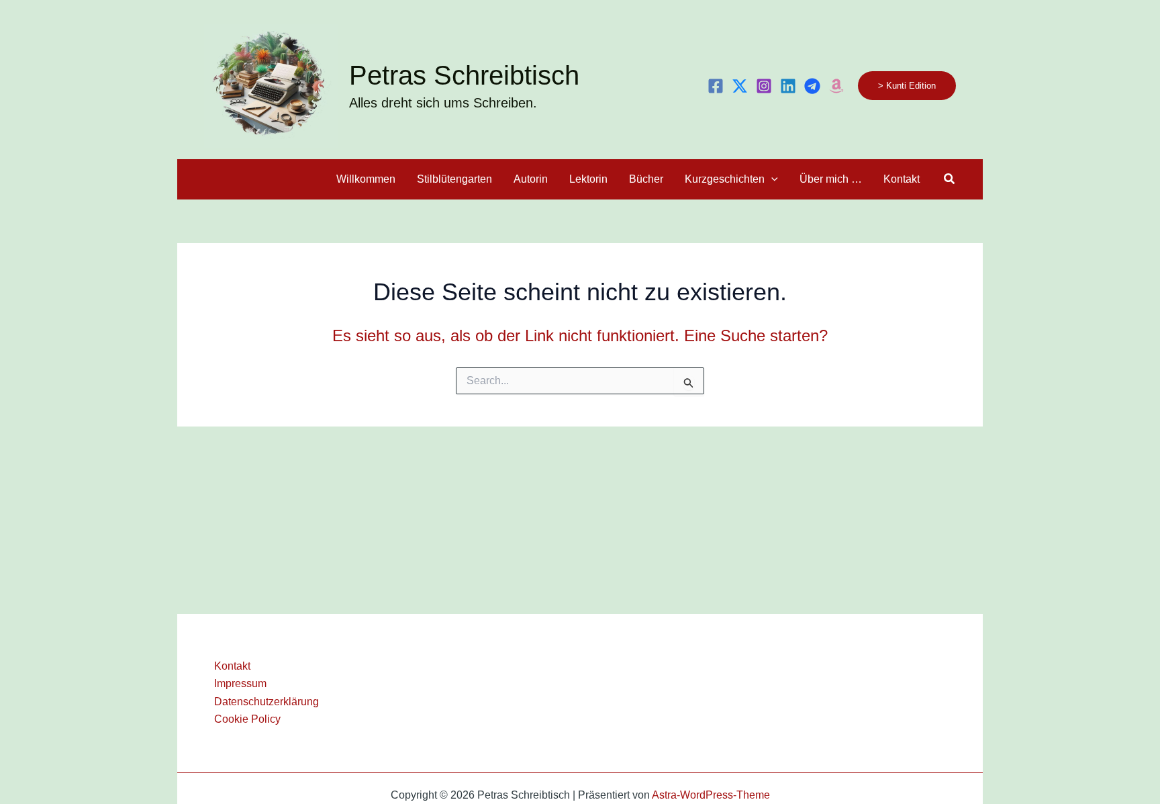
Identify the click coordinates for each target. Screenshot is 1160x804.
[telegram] (812, 86)
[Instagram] (764, 86)
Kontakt (232, 666)
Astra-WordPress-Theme (711, 795)
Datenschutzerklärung (266, 701)
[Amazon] (836, 86)
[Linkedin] (788, 86)
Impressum (240, 683)
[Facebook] (716, 86)
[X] (740, 86)
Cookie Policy (247, 719)
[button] (907, 85)
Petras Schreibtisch (464, 75)
